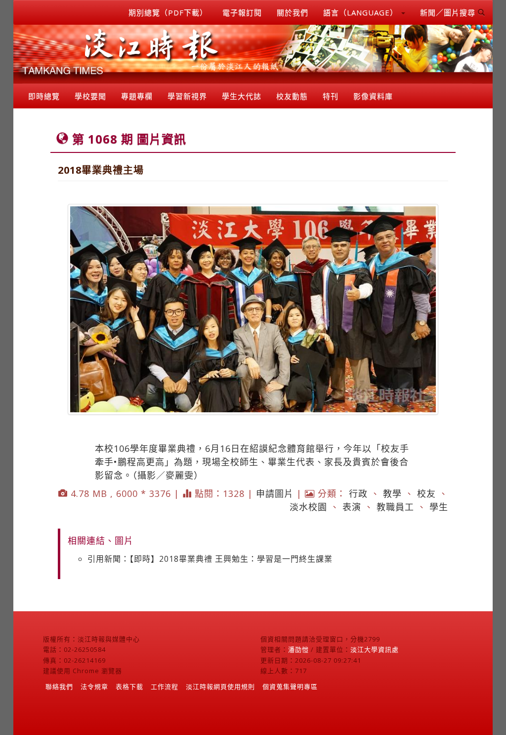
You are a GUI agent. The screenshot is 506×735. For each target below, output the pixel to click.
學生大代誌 (241, 96)
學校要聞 (90, 96)
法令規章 (94, 686)
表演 (351, 507)
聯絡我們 (59, 686)
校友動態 (292, 96)
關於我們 (292, 12)
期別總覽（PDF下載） (168, 12)
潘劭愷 (298, 649)
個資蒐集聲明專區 (290, 686)
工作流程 (164, 686)
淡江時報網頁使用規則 (220, 686)
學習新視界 (187, 96)
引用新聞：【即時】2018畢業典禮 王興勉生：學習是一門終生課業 (210, 558)
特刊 (330, 96)
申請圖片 (275, 493)
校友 (426, 493)
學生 (438, 507)
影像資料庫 (373, 96)
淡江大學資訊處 (374, 649)
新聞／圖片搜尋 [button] (449, 12)
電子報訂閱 (242, 12)
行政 (358, 493)
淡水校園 (308, 507)
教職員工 (395, 507)
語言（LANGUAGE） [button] (361, 12)
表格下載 (129, 686)
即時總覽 (44, 96)
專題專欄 (137, 96)
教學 (392, 493)
